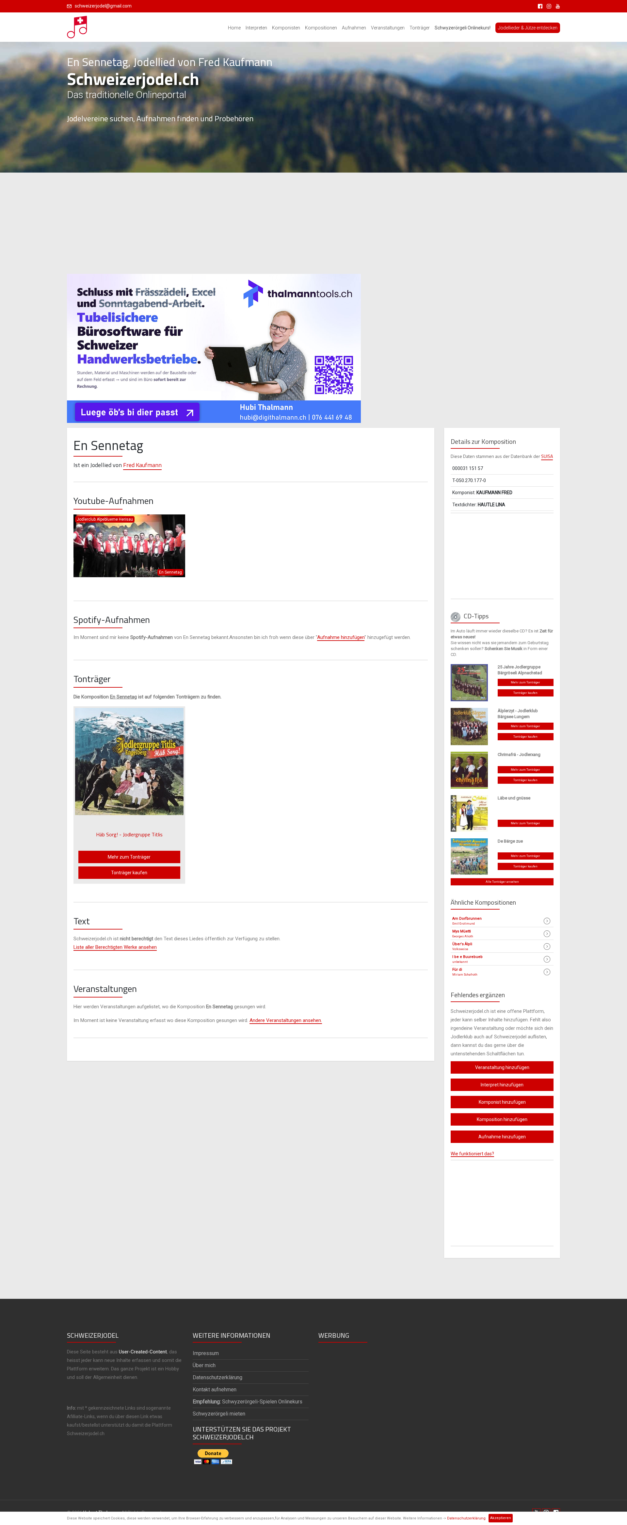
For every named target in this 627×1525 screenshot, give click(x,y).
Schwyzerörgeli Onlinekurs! (462, 27)
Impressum (206, 1353)
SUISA (547, 456)
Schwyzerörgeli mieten (219, 1414)
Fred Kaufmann (142, 465)
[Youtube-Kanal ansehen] (556, 5)
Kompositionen (321, 27)
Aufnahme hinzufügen (340, 637)
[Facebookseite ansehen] (539, 5)
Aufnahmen (354, 27)
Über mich (204, 1365)
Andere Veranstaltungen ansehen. (285, 1020)
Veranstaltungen (388, 27)
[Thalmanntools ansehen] (214, 345)
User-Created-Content (143, 1352)
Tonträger (420, 27)
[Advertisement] (313, 223)
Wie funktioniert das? (472, 1153)
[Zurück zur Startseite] (77, 25)
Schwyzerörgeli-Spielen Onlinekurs (247, 1402)
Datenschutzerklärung (466, 1518)
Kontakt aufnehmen (214, 1389)
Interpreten (256, 27)
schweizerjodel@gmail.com (103, 5)
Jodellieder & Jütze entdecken (527, 27)
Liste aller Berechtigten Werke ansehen (115, 947)
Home (234, 27)
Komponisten (286, 27)
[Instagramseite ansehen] (547, 5)
